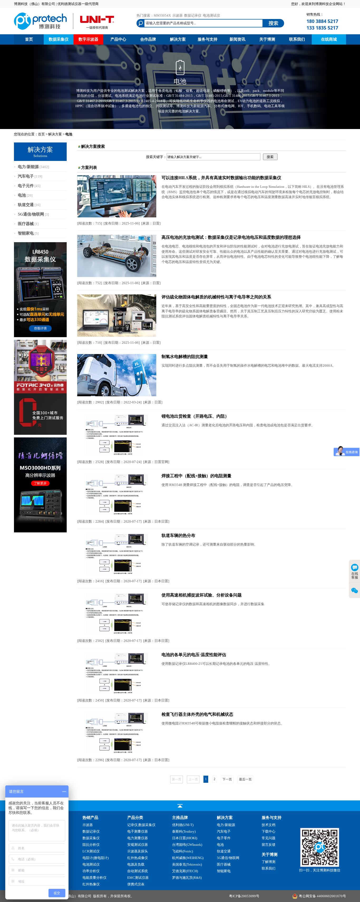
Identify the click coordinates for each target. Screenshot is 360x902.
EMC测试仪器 (138, 878)
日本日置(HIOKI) (184, 838)
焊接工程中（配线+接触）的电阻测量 (196, 476)
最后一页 (245, 779)
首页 (29, 39)
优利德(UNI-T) (182, 825)
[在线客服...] (319, 866)
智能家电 (26, 233)
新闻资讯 (237, 39)
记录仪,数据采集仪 (141, 825)
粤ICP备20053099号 (244, 896)
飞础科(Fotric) (182, 851)
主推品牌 (180, 817)
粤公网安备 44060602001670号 (322, 896)
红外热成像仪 (137, 858)
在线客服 (354, 575)
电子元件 (26, 186)
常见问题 (268, 838)
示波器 (177, 15)
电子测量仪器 (137, 831)
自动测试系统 (137, 871)
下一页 (227, 779)
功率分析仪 (91, 871)
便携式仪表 (135, 884)
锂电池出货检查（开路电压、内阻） (195, 416)
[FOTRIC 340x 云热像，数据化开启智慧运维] (40, 434)
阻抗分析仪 (91, 845)
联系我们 (297, 39)
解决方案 (178, 39)
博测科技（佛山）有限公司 (70, 896)
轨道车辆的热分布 (178, 535)
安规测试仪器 (137, 845)
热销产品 (90, 817)
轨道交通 (26, 205)
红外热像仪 (91, 884)
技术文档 (268, 825)
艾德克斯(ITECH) (185, 871)
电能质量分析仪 (94, 878)
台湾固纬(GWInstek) (187, 845)
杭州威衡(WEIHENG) (187, 858)
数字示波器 (88, 39)
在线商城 (329, 39)
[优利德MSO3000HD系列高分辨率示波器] (40, 531)
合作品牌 (148, 39)
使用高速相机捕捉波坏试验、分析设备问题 (202, 595)
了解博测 (268, 862)
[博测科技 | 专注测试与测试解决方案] (64, 30)
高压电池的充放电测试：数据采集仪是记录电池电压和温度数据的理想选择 (231, 237)
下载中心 (268, 831)
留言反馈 (268, 845)
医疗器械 (26, 224)
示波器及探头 (137, 851)
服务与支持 (207, 39)
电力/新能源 (28, 167)
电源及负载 (135, 864)
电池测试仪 (211, 15)
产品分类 (135, 817)
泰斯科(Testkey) (184, 831)
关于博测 (267, 39)
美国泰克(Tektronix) (187, 864)
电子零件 (224, 838)
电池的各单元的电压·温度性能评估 (194, 654)
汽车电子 (26, 176)
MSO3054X (162, 15)
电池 (22, 195)
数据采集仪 (59, 39)
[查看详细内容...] (116, 216)
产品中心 (118, 39)
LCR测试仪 (91, 851)
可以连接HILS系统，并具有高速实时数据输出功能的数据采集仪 (221, 177)
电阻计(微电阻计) (95, 858)
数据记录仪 (192, 15)
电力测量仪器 (137, 838)
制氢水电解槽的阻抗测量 (185, 356)
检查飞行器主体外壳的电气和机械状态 (197, 714)
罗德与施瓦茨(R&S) (187, 878)
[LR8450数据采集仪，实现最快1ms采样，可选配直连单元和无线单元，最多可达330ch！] (40, 336)
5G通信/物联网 (31, 214)
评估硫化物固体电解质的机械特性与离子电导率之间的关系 (216, 297)
